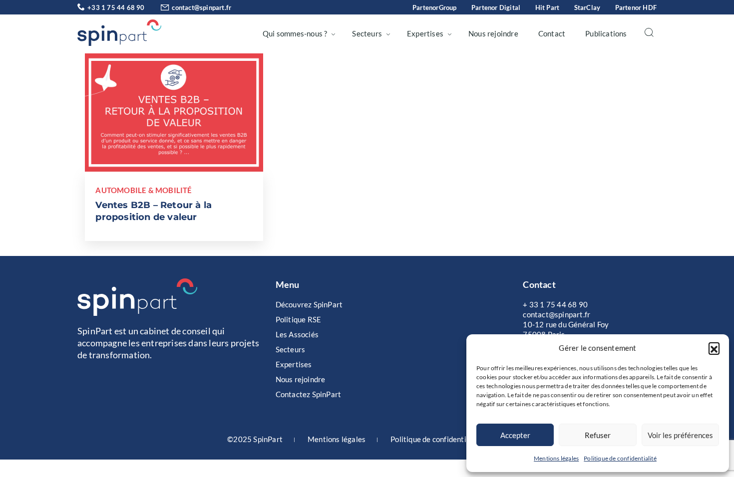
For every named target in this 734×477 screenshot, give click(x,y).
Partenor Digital (495, 7)
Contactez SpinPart (309, 394)
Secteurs (367, 33)
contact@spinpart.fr (201, 7)
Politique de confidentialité (620, 458)
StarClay (587, 7)
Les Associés (297, 334)
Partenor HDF (636, 7)
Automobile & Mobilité (143, 190)
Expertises (425, 33)
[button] (714, 348)
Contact (551, 33)
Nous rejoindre (493, 33)
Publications (606, 33)
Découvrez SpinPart (309, 304)
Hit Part (547, 7)
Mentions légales (556, 458)
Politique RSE (299, 319)
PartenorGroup (434, 7)
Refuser (598, 435)
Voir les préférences (680, 435)
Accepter (515, 435)
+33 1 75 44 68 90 (115, 7)
